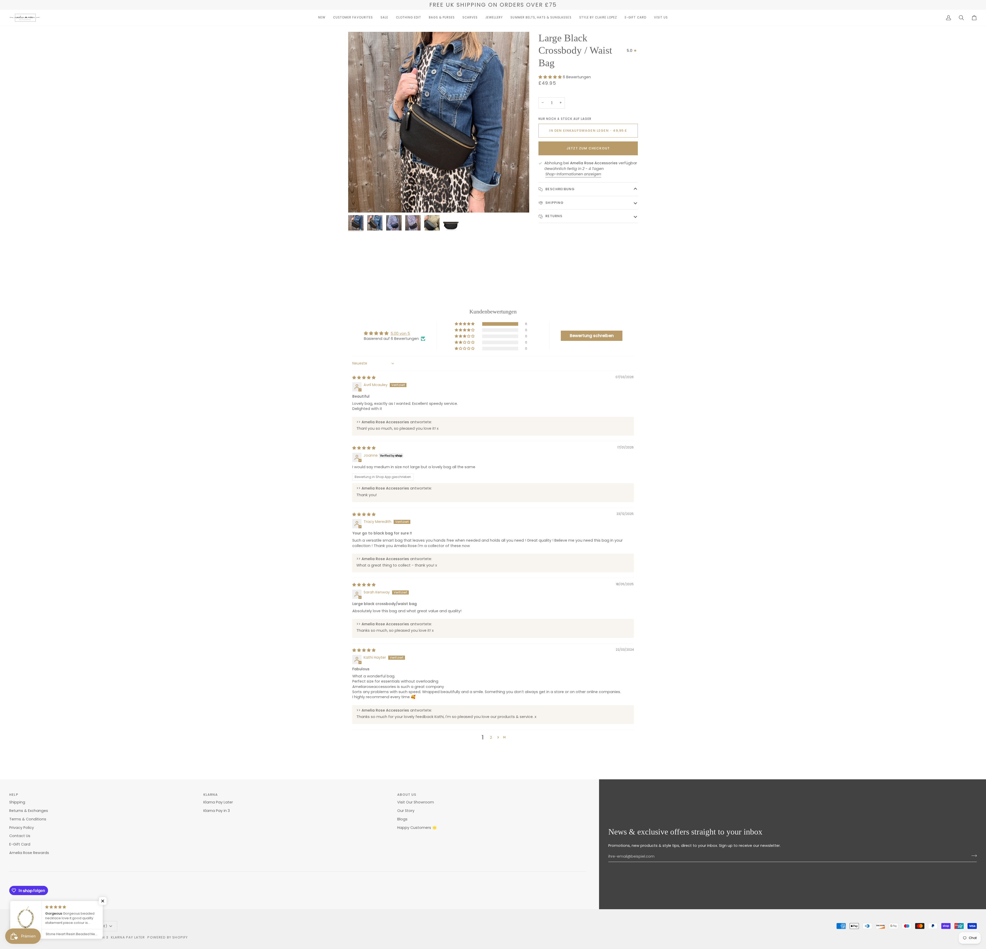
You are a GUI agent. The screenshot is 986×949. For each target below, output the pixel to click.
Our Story (405, 810)
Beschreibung (559, 189)
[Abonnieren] (972, 856)
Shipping (554, 202)
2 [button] (491, 737)
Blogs (402, 819)
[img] (364, 377)
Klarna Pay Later (218, 802)
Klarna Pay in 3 (216, 810)
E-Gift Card (19, 844)
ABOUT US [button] (406, 794)
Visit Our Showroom (415, 802)
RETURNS (553, 216)
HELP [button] (13, 794)
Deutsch (22, 926)
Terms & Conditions (27, 819)
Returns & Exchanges (28, 810)
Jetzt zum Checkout (588, 148)
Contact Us (19, 835)
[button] (321, 18)
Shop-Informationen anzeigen (573, 174)
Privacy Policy (21, 827)
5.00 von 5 (400, 333)
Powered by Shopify (167, 937)
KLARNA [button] (210, 794)
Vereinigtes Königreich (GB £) (76, 926)
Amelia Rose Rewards (29, 852)
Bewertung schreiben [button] (592, 336)
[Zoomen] (357, 202)
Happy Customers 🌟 (417, 827)
